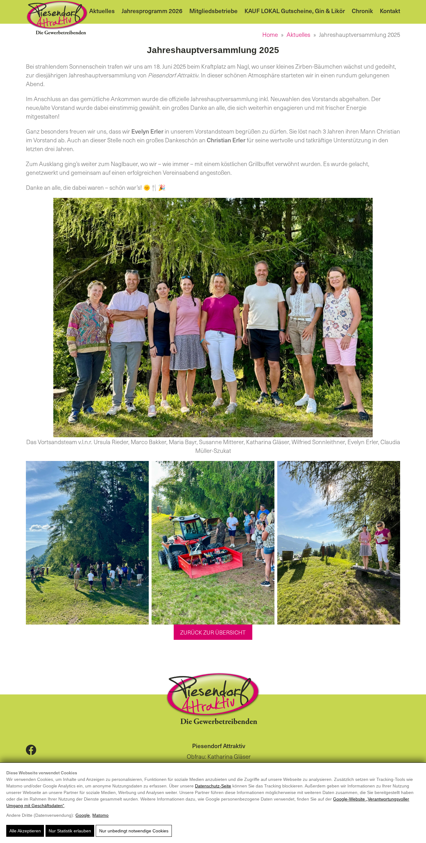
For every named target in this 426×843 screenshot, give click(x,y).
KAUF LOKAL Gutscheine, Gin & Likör (294, 11)
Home (270, 34)
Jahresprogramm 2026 (152, 11)
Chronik (362, 11)
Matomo (100, 815)
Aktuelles (102, 11)
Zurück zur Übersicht (213, 632)
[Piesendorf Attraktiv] (57, 17)
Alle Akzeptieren (25, 830)
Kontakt (390, 11)
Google (82, 815)
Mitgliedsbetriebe (213, 11)
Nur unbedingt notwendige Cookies (133, 830)
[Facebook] (31, 749)
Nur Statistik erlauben (70, 830)
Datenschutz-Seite (213, 785)
